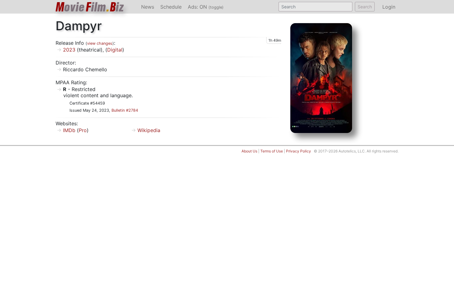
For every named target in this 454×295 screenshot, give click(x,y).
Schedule (171, 7)
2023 (69, 50)
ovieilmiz (90, 7)
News (147, 7)
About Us (249, 151)
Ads (206, 7)
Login (388, 7)
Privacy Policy (298, 151)
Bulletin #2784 (124, 110)
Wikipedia (148, 130)
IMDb (69, 130)
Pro (83, 130)
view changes (99, 43)
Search (365, 6)
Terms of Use (271, 151)
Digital (114, 50)
